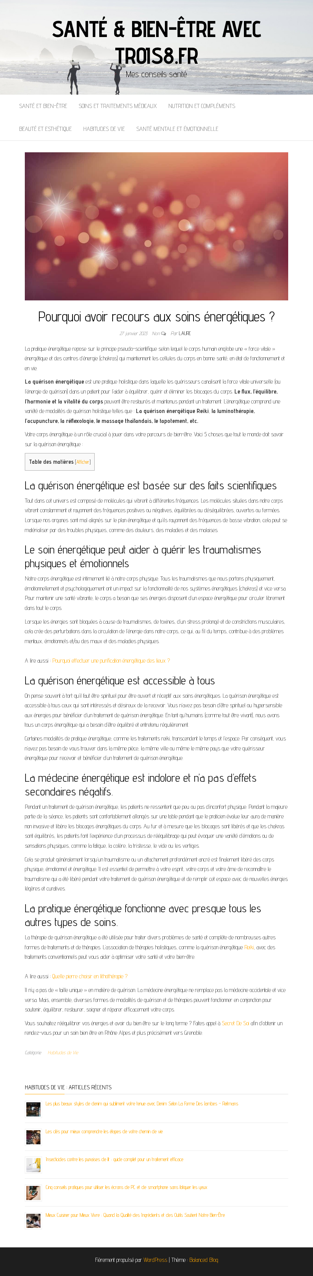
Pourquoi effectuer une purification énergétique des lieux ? (111, 660)
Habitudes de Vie (104, 128)
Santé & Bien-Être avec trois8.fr (156, 42)
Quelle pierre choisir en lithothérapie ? (89, 976)
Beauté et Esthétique (45, 128)
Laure (185, 333)
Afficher (82, 462)
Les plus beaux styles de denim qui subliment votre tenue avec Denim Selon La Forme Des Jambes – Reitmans (142, 1103)
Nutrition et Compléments (201, 106)
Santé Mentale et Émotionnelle (177, 128)
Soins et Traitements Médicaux (118, 106)
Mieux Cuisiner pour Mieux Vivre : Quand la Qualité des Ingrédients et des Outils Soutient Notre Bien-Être (135, 1215)
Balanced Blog (203, 1259)
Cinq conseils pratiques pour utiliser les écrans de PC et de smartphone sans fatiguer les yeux (126, 1187)
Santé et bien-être (43, 106)
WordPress (155, 1259)
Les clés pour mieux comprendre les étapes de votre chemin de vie (104, 1131)
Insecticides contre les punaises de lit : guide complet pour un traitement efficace (114, 1159)
